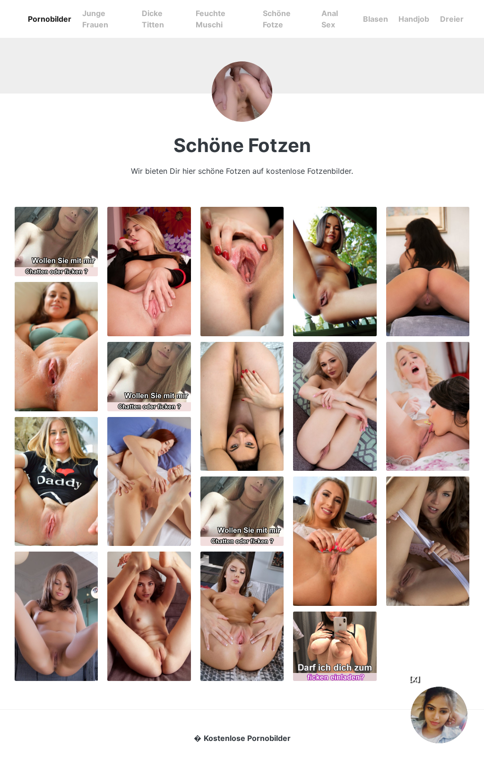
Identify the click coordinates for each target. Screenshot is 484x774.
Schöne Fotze (277, 19)
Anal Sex (329, 19)
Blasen (375, 19)
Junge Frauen (95, 19)
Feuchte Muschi (210, 19)
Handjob (413, 19)
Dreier (452, 19)
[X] (414, 678)
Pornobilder (49, 19)
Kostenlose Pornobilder (247, 738)
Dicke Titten (153, 19)
